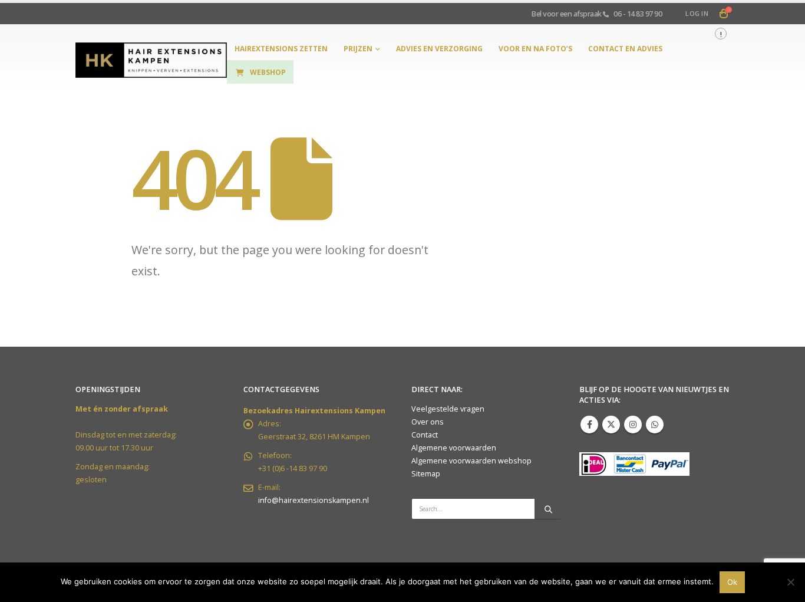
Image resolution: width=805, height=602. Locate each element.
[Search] (548, 508)
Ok (732, 582)
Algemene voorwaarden (453, 448)
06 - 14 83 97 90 (637, 13)
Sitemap (425, 474)
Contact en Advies (625, 49)
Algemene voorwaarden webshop (471, 461)
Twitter (611, 424)
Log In (696, 13)
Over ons (427, 422)
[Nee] (790, 582)
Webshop (268, 72)
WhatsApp (655, 424)
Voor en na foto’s (535, 49)
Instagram (633, 424)
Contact (424, 435)
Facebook (589, 424)
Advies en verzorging (439, 49)
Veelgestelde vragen (447, 409)
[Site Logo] (151, 60)
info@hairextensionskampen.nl (313, 500)
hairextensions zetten (281, 49)
